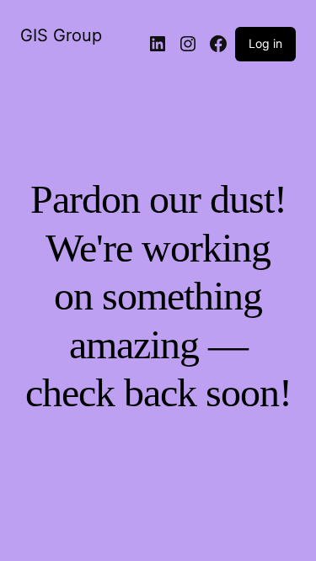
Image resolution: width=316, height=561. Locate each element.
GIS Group (61, 35)
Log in (265, 43)
